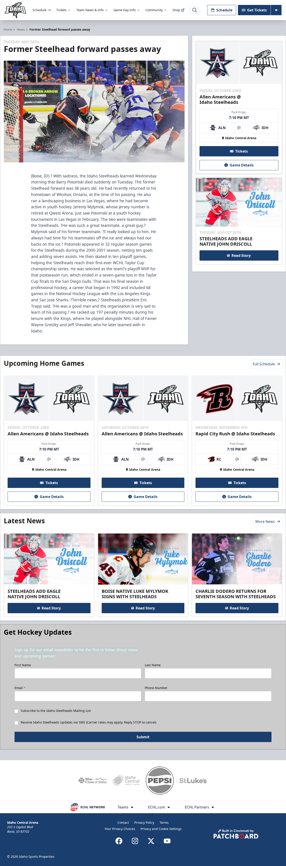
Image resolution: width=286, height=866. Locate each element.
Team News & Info (90, 10)
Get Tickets (257, 10)
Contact (123, 822)
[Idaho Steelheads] (15, 10)
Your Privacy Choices (120, 829)
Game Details (242, 165)
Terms (164, 822)
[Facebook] (119, 841)
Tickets (61, 10)
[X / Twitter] (151, 841)
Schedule (39, 10)
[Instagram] (135, 841)
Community (154, 10)
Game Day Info (125, 10)
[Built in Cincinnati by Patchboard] (236, 834)
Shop (176, 10)
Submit (143, 736)
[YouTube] (167, 841)
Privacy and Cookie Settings (161, 829)
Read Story (241, 255)
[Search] (194, 10)
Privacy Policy (144, 822)
